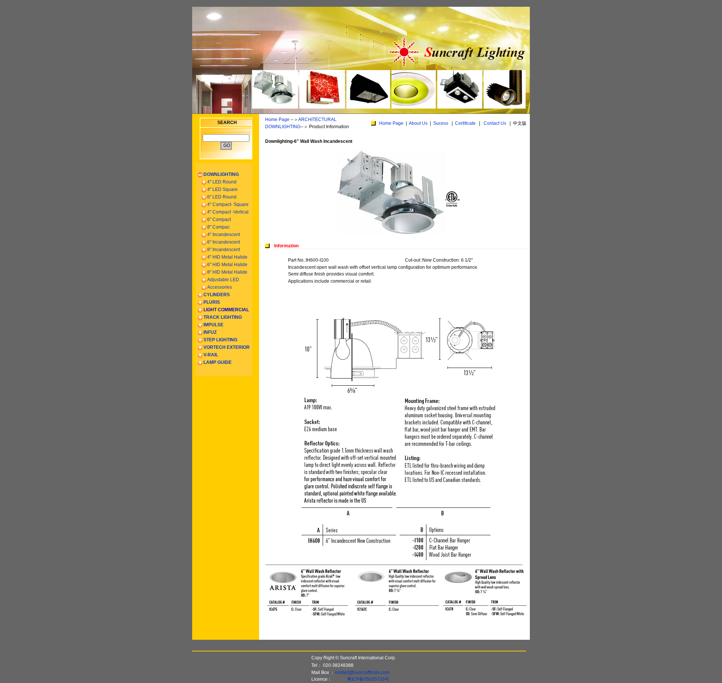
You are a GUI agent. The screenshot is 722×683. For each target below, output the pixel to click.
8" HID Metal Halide (227, 272)
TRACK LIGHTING (222, 317)
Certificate (465, 123)
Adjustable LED (223, 279)
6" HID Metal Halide (227, 264)
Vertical (228, 212)
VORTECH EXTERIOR (226, 347)
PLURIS (211, 302)
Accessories (219, 287)
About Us (418, 123)
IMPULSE (213, 324)
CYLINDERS (216, 294)
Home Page (277, 119)
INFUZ (210, 332)
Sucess (440, 123)
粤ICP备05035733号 (368, 679)
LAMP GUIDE (217, 362)
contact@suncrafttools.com (362, 672)
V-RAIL (210, 354)
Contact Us (495, 123)
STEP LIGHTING (220, 339)
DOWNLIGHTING (221, 174)
